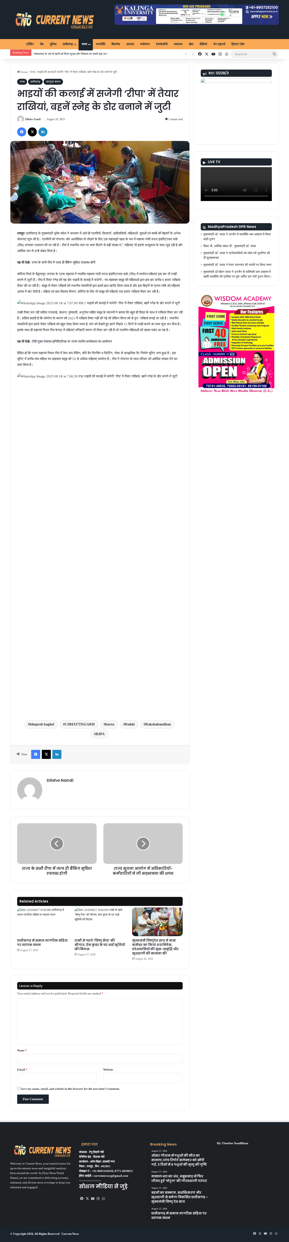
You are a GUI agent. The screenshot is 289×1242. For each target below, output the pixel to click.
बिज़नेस (116, 44)
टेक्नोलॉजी (162, 44)
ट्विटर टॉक (237, 44)
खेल (191, 44)
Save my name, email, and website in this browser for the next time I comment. (70, 1088)
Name (22, 1050)
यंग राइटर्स (219, 44)
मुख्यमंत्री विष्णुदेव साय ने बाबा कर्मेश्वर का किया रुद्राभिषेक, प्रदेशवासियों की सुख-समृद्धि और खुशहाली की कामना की (155, 947)
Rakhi (130, 724)
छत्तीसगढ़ (68, 44)
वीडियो (203, 44)
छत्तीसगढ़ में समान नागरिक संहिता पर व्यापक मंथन (42, 942)
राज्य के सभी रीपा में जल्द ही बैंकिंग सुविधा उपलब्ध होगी (63, 262)
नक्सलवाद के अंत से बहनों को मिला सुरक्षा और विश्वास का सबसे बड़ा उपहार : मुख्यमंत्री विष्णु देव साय (85, 54)
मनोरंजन (145, 44)
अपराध (130, 44)
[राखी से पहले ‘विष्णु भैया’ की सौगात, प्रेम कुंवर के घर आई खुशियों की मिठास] (100, 922)
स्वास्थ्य (178, 44)
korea (109, 724)
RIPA (100, 734)
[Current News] (52, 19)
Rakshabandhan (158, 724)
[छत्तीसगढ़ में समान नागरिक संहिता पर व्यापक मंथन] (42, 922)
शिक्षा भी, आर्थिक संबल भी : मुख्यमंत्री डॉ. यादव (229, 246)
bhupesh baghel (42, 724)
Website (108, 1069)
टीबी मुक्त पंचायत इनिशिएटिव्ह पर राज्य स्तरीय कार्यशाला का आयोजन (72, 341)
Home (24, 72)
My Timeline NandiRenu (232, 1143)
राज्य (84, 44)
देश (42, 44)
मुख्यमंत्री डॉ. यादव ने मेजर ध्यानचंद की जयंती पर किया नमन (237, 265)
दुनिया (53, 44)
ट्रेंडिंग (30, 44)
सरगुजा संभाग (53, 81)
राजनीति (100, 44)
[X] (87, 1198)
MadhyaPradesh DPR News (232, 226)
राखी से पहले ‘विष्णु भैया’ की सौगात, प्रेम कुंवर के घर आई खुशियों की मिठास (100, 944)
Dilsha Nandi (33, 119)
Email (22, 1069)
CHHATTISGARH (80, 724)
